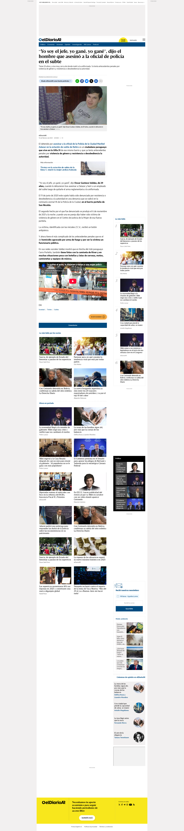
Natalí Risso (43, 594)
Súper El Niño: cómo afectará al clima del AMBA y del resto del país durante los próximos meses (121, 640)
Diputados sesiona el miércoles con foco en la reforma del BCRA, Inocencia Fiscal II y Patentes (54, 494)
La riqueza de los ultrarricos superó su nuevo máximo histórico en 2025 (89, 558)
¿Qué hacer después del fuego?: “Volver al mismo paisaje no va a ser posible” (121, 652)
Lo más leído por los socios (50, 333)
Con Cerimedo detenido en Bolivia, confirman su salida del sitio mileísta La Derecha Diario (55, 390)
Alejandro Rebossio (80, 398)
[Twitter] (91, 81)
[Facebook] (82, 81)
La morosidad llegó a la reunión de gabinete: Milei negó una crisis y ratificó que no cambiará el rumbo (54, 429)
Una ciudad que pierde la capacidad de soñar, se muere (131, 324)
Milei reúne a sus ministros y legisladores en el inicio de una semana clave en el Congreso (131, 350)
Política (42, 44)
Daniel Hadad (130, 2)
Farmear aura (118, 2)
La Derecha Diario (78, 2)
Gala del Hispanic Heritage (89, 2)
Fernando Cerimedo (101, 2)
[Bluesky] (87, 81)
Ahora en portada (46, 403)
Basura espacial (141, 2)
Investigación (77, 44)
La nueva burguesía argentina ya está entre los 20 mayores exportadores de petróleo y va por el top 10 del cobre (90, 392)
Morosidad (54, 2)
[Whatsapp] (77, 81)
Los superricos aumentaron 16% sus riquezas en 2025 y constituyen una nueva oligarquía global (54, 588)
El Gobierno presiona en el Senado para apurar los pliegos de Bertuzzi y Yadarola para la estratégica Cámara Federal (90, 462)
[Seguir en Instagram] (127, 805)
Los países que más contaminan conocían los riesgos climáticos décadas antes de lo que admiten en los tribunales (121, 665)
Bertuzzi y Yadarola (68, 2)
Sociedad (60, 44)
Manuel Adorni (110, 2)
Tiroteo (49, 309)
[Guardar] (101, 81)
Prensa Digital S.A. (76, 826)
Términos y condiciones (106, 826)
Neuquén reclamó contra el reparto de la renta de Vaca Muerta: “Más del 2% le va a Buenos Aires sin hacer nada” (90, 590)
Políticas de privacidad (90, 826)
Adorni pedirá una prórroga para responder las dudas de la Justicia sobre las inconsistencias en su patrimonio (54, 529)
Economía (50, 44)
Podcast (96, 44)
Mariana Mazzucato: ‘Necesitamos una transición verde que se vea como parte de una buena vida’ (121, 628)
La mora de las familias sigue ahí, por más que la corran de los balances (88, 429)
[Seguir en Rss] (134, 805)
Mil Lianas (87, 44)
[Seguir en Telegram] (124, 805)
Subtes (56, 309)
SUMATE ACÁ (87, 818)
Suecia (135, 2)
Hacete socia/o (123, 40)
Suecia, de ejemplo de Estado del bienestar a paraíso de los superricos (55, 358)
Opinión (67, 44)
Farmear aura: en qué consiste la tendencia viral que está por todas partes (89, 359)
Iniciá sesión (133, 40)
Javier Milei (60, 2)
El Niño (124, 2)
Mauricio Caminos (79, 502)
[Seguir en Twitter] (119, 805)
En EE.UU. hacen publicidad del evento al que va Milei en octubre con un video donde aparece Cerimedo (88, 496)
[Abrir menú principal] (144, 40)
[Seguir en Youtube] (130, 805)
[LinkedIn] (96, 81)
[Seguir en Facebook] (122, 805)
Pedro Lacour (43, 435)
